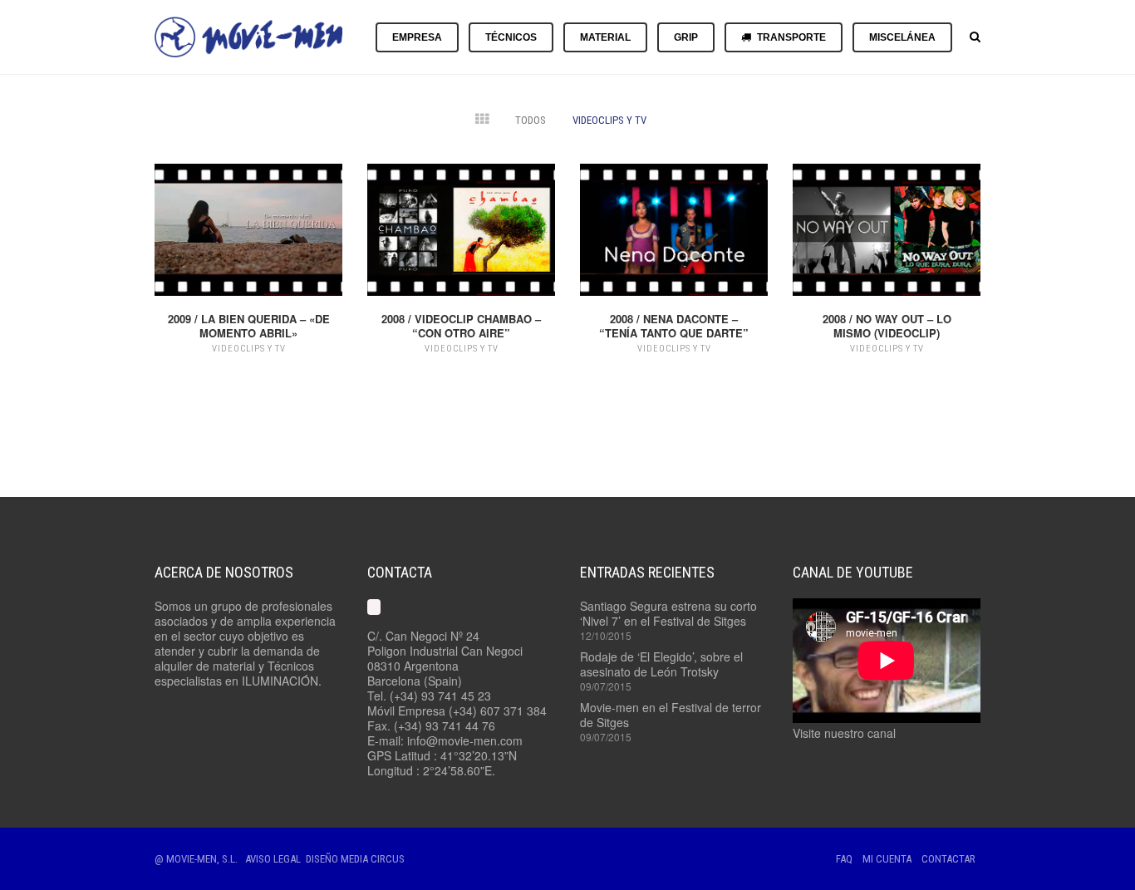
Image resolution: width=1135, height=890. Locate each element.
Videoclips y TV (609, 120)
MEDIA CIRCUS (373, 859)
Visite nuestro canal (844, 733)
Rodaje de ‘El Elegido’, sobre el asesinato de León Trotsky (661, 664)
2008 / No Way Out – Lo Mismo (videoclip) (887, 326)
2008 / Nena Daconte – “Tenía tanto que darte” (674, 326)
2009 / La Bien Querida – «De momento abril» (249, 326)
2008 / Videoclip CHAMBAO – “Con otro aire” (461, 326)
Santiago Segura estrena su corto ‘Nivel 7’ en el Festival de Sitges (668, 613)
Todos (530, 120)
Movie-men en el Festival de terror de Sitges (670, 714)
